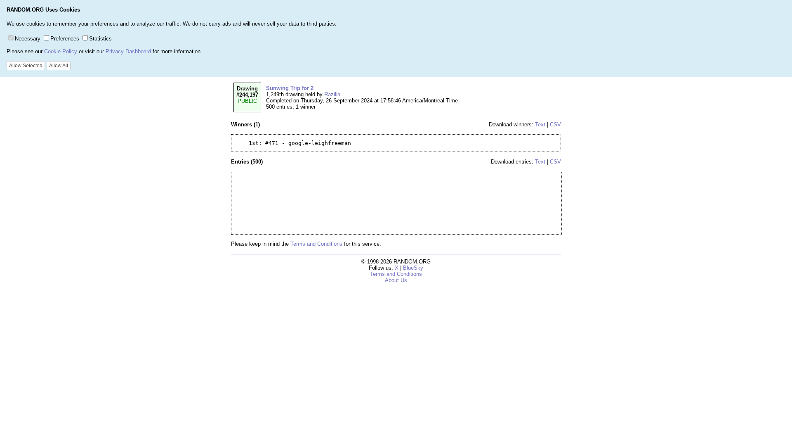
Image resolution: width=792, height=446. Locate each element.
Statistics (100, 39)
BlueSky (413, 268)
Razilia (332, 94)
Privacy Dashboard (128, 51)
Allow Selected (25, 66)
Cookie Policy (60, 51)
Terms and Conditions (316, 244)
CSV (555, 124)
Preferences (64, 39)
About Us (396, 280)
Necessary (27, 39)
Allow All (58, 66)
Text (540, 124)
